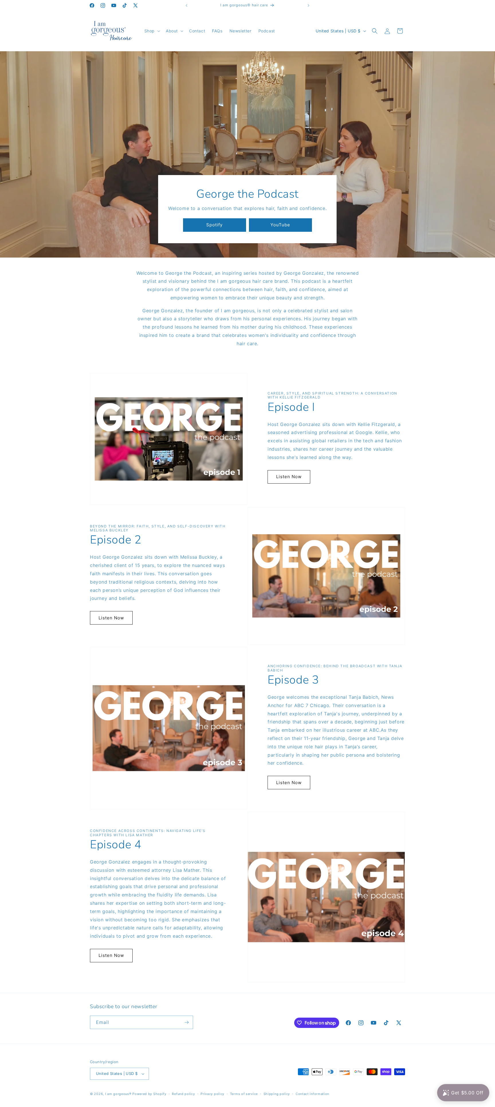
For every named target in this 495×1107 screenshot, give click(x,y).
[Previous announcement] (186, 5)
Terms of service (244, 1094)
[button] (151, 31)
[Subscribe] (186, 1022)
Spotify (214, 224)
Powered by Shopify (149, 1094)
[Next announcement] (308, 5)
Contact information (312, 1094)
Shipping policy (277, 1094)
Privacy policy (212, 1094)
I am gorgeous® (118, 1094)
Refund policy (183, 1094)
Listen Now (289, 476)
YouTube (280, 224)
